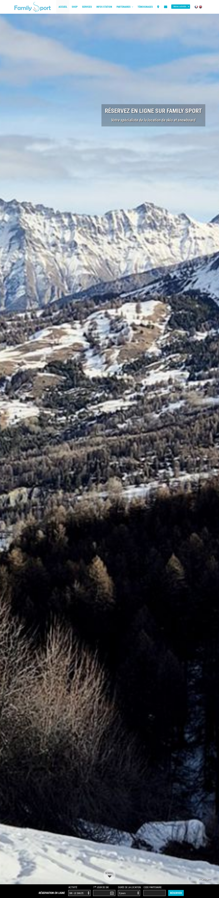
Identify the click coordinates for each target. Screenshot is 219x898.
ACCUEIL (63, 6)
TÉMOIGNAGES (145, 6)
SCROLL (109, 873)
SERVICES (87, 6)
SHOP (75, 6)
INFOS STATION (104, 6)
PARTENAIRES (124, 6)
